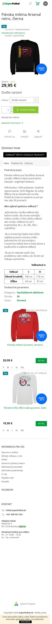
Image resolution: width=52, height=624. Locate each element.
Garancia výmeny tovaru (13, 463)
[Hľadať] (30, 3)
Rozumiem (25, 622)
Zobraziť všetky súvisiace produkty (25, 154)
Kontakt (5, 481)
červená (21, 300)
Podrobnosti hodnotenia (13, 32)
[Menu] (45, 3)
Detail (41, 360)
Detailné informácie (11, 123)
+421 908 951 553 (14, 514)
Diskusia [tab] (29, 163)
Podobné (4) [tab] (17, 163)
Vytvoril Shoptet (27, 603)
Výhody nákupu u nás (11, 456)
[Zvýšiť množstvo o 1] (11, 108)
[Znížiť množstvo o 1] (11, 111)
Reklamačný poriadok (11, 466)
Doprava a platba (9, 452)
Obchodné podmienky (12, 470)
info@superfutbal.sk (16, 510)
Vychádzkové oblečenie (30, 292)
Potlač (4, 459)
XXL (22, 367)
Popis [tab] (6, 163)
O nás (4, 474)
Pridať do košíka (27, 109)
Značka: (14, 35)
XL (17, 367)
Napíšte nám (7, 477)
